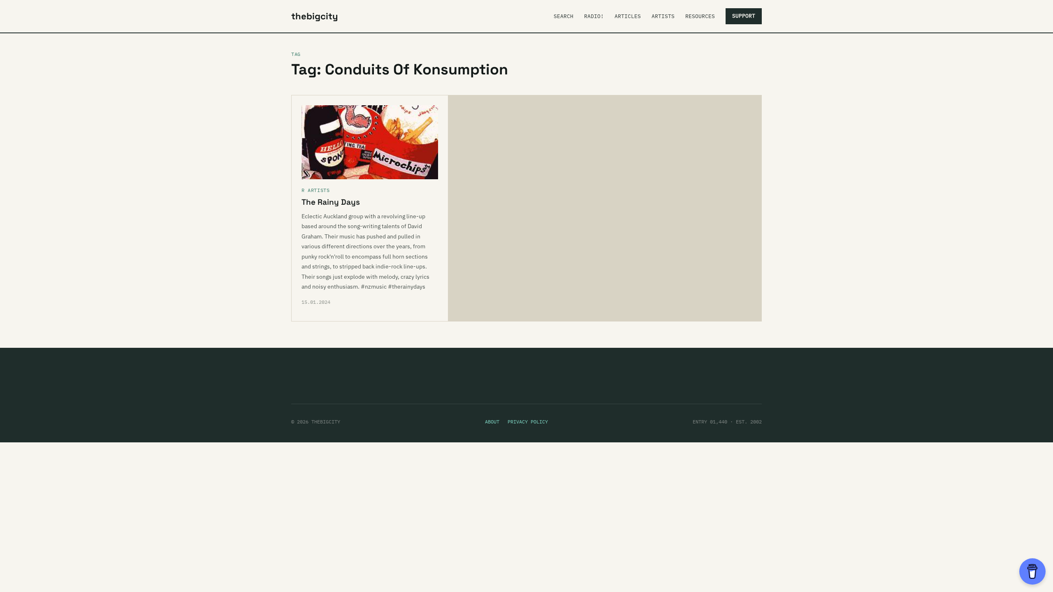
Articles (628, 16)
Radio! (594, 16)
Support (743, 15)
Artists (663, 16)
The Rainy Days (331, 202)
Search (563, 16)
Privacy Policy (528, 422)
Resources (700, 16)
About (492, 422)
